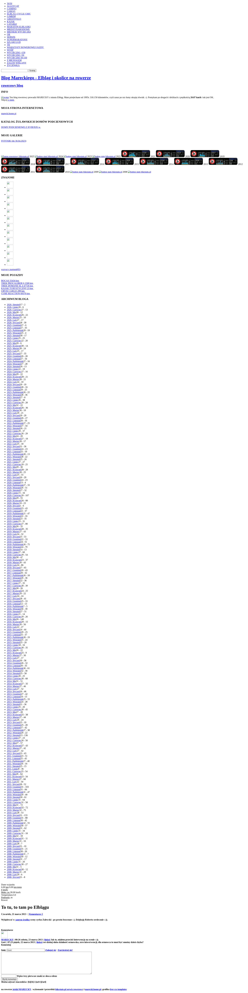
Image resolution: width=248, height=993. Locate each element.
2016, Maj (11, 619)
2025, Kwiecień (14, 346)
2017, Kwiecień (14, 591)
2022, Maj (11, 436)
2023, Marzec (13, 410)
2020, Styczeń (13, 506)
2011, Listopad (13, 758)
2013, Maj (11, 712)
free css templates (118, 989)
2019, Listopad (14, 511)
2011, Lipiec (12, 769)
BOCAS (10, 280)
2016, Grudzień (14, 601)
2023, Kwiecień (14, 408)
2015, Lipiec (12, 645)
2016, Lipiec (12, 614)
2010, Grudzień (14, 787)
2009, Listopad (14, 820)
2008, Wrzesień (14, 856)
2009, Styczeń (13, 846)
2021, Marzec (13, 472)
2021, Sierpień (13, 459)
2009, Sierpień (13, 828)
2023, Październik (15, 392)
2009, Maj (11, 836)
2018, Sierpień (13, 549)
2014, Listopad (14, 665)
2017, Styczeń (13, 598)
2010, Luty (12, 812)
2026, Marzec (13, 317)
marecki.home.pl (8, 113)
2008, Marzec (13, 872)
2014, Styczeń (13, 691)
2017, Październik (15, 575)
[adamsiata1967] (10, 236)
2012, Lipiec (12, 738)
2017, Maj (11, 588)
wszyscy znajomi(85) (10, 269)
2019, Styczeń (13, 536)
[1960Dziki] (10, 215)
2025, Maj (11, 343)
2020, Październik (15, 485)
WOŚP (10, 50)
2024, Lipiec (12, 369)
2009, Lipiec (12, 831)
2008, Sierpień (13, 859)
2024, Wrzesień (14, 364)
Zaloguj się (50, 950)
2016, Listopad (14, 604)
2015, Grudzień (14, 632)
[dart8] (10, 201)
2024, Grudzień (14, 356)
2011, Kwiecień (14, 776)
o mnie (11, 100)
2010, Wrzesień (14, 794)
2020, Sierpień (13, 490)
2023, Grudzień (14, 387)
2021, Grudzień (14, 449)
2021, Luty (12, 475)
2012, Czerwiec (14, 740)
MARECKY (7, 939)
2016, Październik (15, 606)
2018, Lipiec (12, 552)
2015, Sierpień (13, 642)
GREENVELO (14, 19)
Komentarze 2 (36, 914)
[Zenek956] (10, 250)
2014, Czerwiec (14, 678)
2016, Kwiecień (14, 622)
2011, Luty (12, 782)
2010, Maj (11, 805)
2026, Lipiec (12, 307)
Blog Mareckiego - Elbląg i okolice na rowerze (46, 77)
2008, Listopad (14, 851)
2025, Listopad (14, 328)
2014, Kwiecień (14, 683)
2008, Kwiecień (14, 869)
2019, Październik (15, 513)
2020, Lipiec (12, 493)
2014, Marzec (13, 686)
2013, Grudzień (14, 694)
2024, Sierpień (13, 366)
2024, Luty (12, 382)
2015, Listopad (14, 634)
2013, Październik (15, 699)
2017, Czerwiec (14, 585)
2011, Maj (11, 774)
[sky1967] (10, 208)
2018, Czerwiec (14, 555)
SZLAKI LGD (14, 42)
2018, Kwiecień (14, 560)
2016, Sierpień (13, 611)
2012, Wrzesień (14, 732)
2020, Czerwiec (14, 495)
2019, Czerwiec (14, 524)
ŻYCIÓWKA (13, 65)
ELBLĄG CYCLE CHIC (19, 14)
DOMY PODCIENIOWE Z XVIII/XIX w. (21, 127)
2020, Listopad (14, 482)
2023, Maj (11, 405)
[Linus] (10, 264)
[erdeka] (10, 187)
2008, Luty (12, 874)
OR (8, 34)
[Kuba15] (10, 222)
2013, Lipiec (12, 707)
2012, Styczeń (13, 753)
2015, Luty (12, 658)
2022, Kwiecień (14, 438)
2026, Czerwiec (14, 310)
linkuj (47, 939)
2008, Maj (11, 867)
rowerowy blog (12, 85)
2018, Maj (11, 557)
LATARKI (12, 24)
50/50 (9, 3)
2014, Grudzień (14, 663)
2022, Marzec (13, 441)
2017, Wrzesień (14, 578)
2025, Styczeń (13, 353)
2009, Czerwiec (14, 833)
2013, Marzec (13, 717)
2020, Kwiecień (14, 500)
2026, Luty (12, 320)
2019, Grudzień (14, 508)
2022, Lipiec (12, 431)
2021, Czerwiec (14, 464)
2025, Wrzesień (14, 333)
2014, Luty (12, 689)
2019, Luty (12, 534)
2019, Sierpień (13, 518)
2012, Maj (11, 743)
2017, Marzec (13, 593)
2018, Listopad (14, 542)
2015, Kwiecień (14, 653)
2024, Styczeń (13, 384)
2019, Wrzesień (14, 516)
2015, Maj (11, 650)
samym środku (22, 919)
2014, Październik (15, 668)
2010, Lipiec (12, 800)
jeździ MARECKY (22, 989)
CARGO (11, 11)
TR (8, 45)
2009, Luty (12, 843)
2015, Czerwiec (14, 647)
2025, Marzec (13, 348)
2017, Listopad (14, 573)
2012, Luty (12, 751)
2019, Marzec (13, 531)
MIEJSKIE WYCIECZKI (19, 32)
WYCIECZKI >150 (16, 52)
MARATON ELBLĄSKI (18, 27)
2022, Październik (15, 423)
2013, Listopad (14, 696)
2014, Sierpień (13, 673)
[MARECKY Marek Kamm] (46, 156)
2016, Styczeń (13, 629)
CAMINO (11, 8)
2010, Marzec (13, 810)
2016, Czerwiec (14, 616)
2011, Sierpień (13, 766)
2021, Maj (11, 467)
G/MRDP (11, 16)
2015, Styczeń (13, 660)
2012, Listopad (14, 727)
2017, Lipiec (12, 583)
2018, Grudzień (14, 539)
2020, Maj (11, 498)
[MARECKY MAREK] (110, 172)
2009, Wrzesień (14, 825)
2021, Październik (15, 454)
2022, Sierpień (13, 428)
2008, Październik (15, 854)
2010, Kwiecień (14, 807)
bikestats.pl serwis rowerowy (69, 989)
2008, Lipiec (12, 861)
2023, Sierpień (13, 397)
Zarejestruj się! (65, 950)
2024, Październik (15, 361)
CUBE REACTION (15, 293)
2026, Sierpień (13, 304)
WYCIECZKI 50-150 (17, 57)
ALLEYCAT (13, 6)
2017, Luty (12, 596)
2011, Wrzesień (14, 763)
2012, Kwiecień (14, 745)
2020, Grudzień (14, 480)
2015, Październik (15, 637)
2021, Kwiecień (14, 469)
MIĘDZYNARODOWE (18, 29)
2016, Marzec (13, 624)
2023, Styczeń (13, 415)
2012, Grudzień (14, 725)
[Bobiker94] (10, 229)
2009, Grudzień (14, 818)
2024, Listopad (14, 359)
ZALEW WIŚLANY (16, 63)
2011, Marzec (13, 779)
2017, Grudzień (14, 570)
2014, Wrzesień (14, 671)
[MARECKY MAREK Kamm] (81, 172)
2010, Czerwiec (14, 802)
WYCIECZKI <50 (15, 55)
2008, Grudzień (14, 849)
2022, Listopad (14, 420)
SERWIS (11, 37)
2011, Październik (15, 761)
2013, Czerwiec (14, 709)
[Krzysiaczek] (10, 243)
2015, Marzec (13, 655)
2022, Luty (12, 444)
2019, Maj (11, 526)
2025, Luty (12, 351)
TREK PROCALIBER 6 (17, 283)
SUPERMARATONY (17, 39)
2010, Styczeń (13, 815)
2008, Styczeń (13, 877)
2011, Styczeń (13, 784)
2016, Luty (12, 627)
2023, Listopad (14, 389)
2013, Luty (12, 720)
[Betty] (10, 194)
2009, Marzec (13, 841)
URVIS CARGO (12, 291)
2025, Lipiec (12, 338)
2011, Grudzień (14, 756)
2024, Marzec (13, 379)
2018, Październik (15, 544)
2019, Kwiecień (14, 529)
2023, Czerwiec (14, 402)
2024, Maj (11, 374)
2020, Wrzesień (14, 487)
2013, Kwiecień (14, 714)
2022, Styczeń (13, 446)
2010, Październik (15, 792)
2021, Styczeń (13, 477)
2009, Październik (15, 823)
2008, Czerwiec (14, 864)
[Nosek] (10, 257)
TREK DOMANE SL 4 (17, 286)
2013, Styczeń (13, 722)
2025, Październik (15, 330)
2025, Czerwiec (14, 340)
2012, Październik (15, 730)
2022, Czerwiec (14, 433)
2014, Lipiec (12, 676)
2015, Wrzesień (14, 640)
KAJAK (11, 21)
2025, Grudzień (14, 325)
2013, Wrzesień (14, 702)
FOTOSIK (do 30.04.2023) (13, 141)
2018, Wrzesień (14, 547)
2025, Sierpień (13, 335)
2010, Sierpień (13, 797)
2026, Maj (11, 312)
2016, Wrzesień (14, 609)
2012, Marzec (13, 748)
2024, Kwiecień (14, 377)
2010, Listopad (14, 789)
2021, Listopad (14, 451)
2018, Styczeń (13, 567)
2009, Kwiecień (14, 838)
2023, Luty (12, 413)
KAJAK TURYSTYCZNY (17, 288)
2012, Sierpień (13, 735)
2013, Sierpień (13, 704)
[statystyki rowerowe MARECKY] (15, 156)
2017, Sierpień (13, 580)
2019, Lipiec (12, 521)
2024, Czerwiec (14, 371)
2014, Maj (11, 681)
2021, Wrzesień (14, 457)
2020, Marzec (13, 503)
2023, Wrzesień (14, 395)
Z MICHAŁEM (14, 60)
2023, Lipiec (12, 400)
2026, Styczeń (13, 322)
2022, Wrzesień (14, 426)
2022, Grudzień (14, 418)
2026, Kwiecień (14, 315)
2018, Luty (12, 565)
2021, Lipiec (12, 462)
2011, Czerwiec (14, 771)
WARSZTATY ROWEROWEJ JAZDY (25, 47)
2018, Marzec (13, 562)
